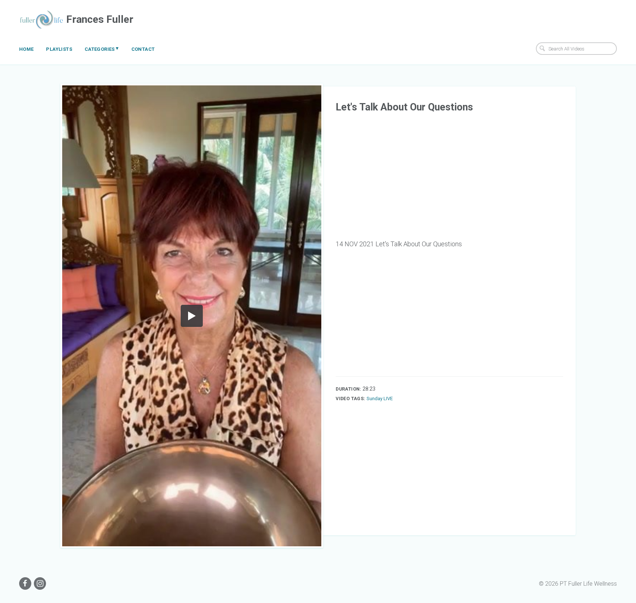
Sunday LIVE (380, 398)
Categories (102, 48)
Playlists (59, 49)
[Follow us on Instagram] (40, 583)
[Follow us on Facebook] (25, 583)
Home (26, 49)
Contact (143, 49)
